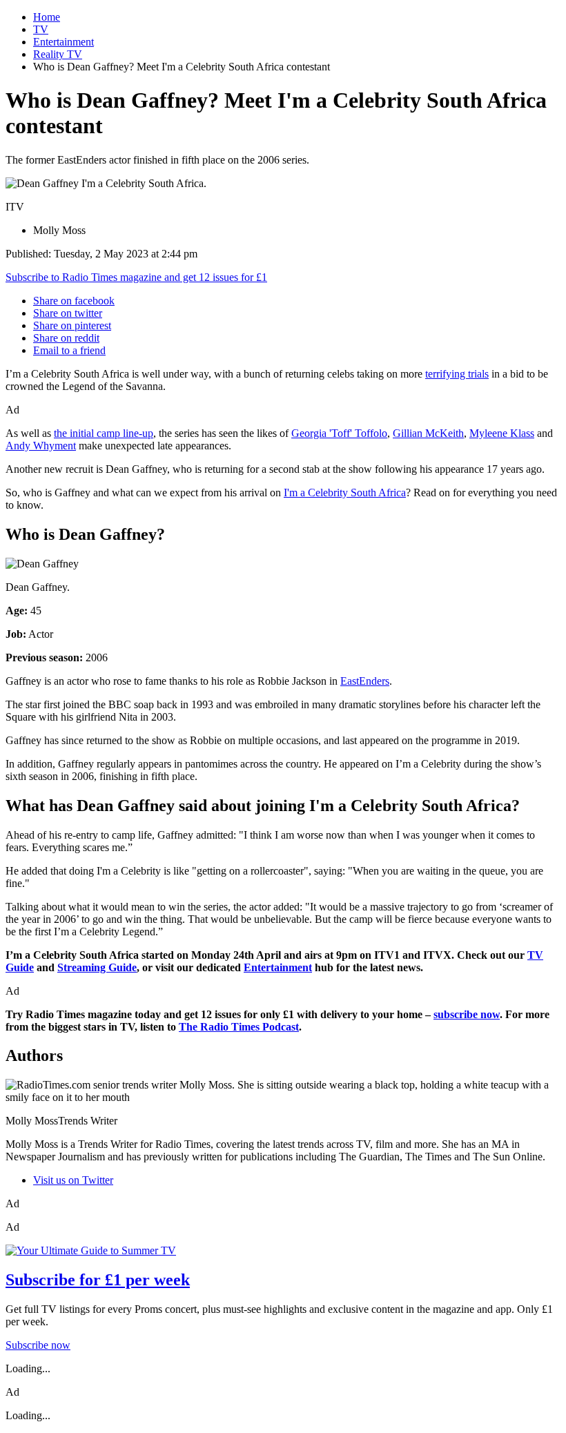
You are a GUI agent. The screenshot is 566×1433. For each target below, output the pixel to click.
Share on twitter (67, 313)
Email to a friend (69, 350)
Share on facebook (74, 300)
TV (40, 29)
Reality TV (57, 54)
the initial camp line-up (103, 433)
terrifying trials (457, 374)
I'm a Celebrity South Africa (345, 492)
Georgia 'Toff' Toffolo (339, 433)
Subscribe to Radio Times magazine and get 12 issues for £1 (136, 277)
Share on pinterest (72, 325)
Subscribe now (38, 1345)
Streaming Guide (97, 967)
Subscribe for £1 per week (98, 1280)
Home (46, 17)
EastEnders (364, 681)
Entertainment (63, 42)
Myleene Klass (501, 433)
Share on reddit (66, 338)
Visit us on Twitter (73, 1180)
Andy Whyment (41, 445)
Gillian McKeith (428, 433)
